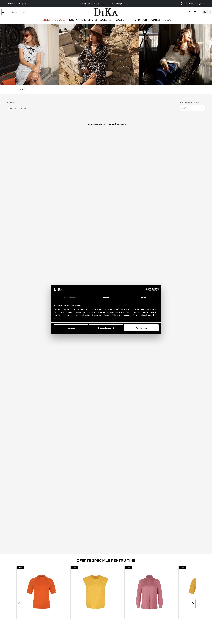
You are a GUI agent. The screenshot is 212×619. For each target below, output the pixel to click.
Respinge (71, 328)
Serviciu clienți (15, 3)
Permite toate (141, 328)
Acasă (22, 89)
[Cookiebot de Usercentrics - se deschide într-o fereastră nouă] (148, 289)
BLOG (168, 20)
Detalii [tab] (106, 297)
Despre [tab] (143, 297)
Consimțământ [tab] (69, 297)
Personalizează (104, 328)
